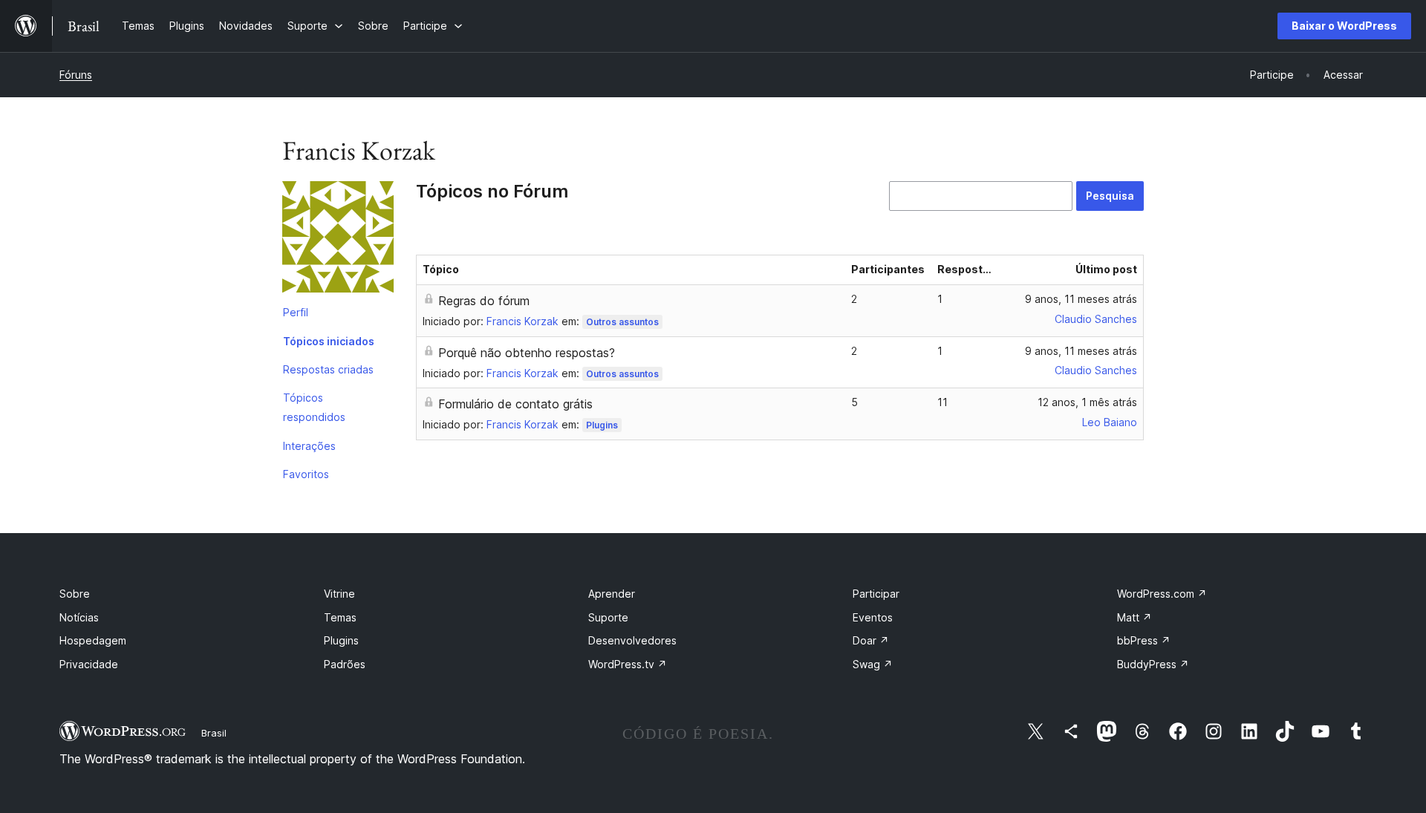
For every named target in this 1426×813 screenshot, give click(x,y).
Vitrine (339, 593)
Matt (1134, 617)
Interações (309, 446)
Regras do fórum (484, 300)
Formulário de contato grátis (515, 403)
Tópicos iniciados (328, 341)
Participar (876, 593)
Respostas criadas (328, 369)
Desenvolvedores (632, 640)
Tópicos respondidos (314, 407)
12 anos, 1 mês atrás (1087, 402)
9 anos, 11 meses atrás (1081, 299)
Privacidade (88, 664)
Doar (871, 640)
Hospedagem (92, 640)
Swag (873, 664)
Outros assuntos (622, 321)
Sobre (74, 593)
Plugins (602, 425)
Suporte (608, 617)
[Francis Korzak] (338, 239)
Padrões (344, 664)
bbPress (1144, 640)
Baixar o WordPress (1344, 25)
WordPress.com (1162, 593)
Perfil (295, 312)
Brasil (214, 733)
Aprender (611, 593)
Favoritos (306, 474)
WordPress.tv (627, 664)
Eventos (873, 617)
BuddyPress (1153, 664)
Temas (340, 617)
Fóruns (75, 74)
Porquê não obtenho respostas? (526, 352)
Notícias (79, 617)
